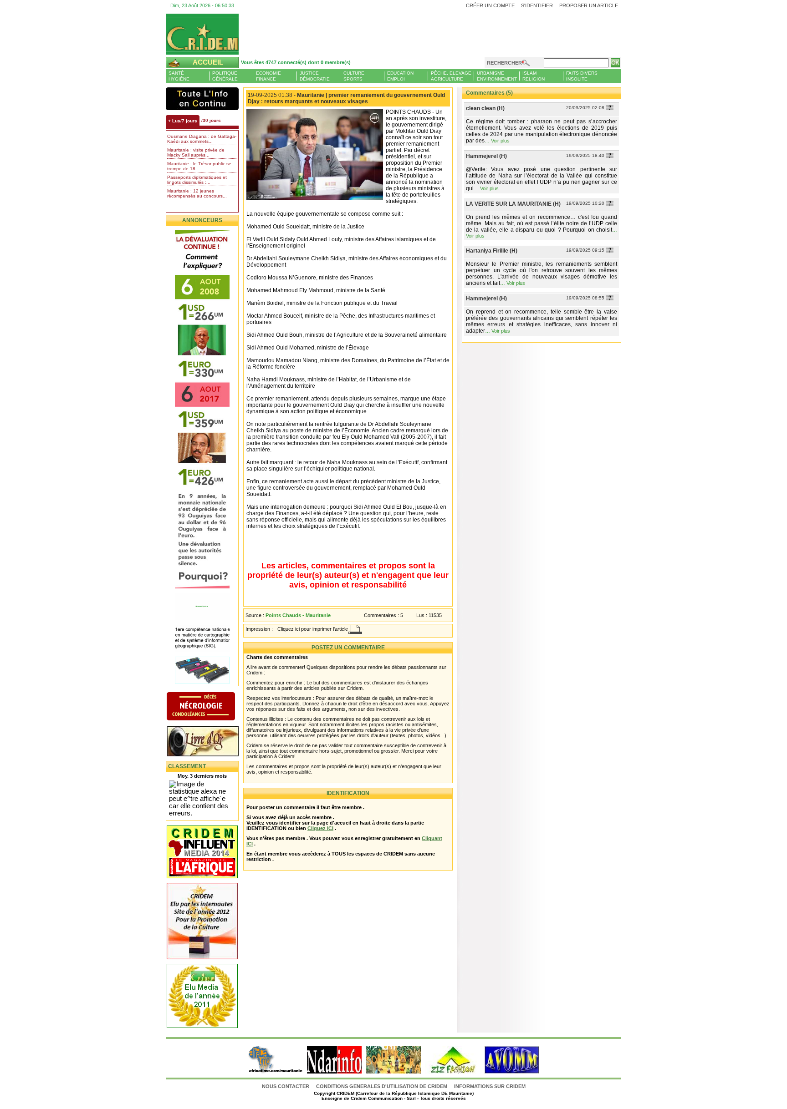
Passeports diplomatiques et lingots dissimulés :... (197, 180)
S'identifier (537, 5)
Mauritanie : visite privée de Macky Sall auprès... (196, 152)
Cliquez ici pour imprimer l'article (312, 629)
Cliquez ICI (320, 828)
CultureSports (353, 76)
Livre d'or (210, 742)
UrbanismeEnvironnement (497, 76)
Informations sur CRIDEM (490, 1086)
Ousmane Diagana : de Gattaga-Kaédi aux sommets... (201, 139)
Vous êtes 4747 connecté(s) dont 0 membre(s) (296, 62)
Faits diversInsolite (582, 76)
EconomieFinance (268, 76)
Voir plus (500, 140)
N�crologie (210, 707)
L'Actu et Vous (202, 98)
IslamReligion (533, 76)
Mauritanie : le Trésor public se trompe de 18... (199, 166)
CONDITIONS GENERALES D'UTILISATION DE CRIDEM (381, 1086)
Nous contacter (286, 1086)
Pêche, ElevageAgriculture (451, 76)
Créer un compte (490, 5)
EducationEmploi (400, 76)
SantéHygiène (179, 76)
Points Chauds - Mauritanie (298, 615)
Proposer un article (588, 5)
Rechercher (504, 63)
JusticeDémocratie (315, 76)
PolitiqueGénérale (225, 76)
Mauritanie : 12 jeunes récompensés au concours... (197, 193)
